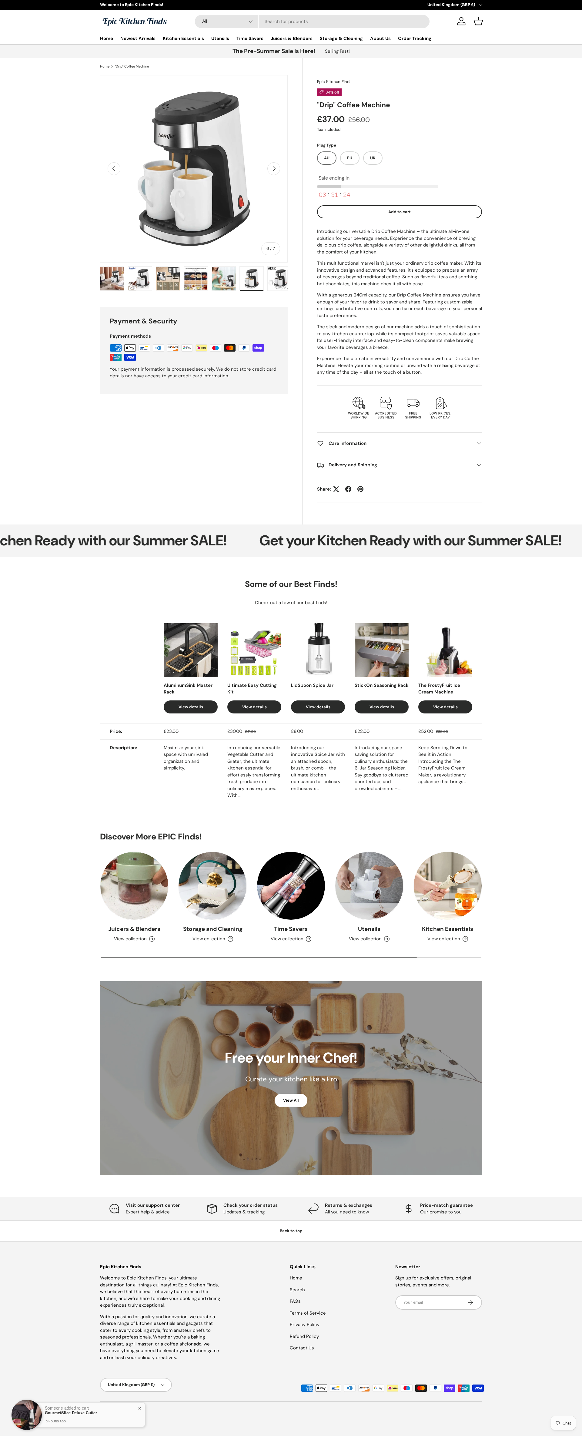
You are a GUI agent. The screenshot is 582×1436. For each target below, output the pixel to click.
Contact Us (302, 1348)
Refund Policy (304, 1336)
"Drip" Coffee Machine (132, 66)
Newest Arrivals (138, 38)
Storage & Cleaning (341, 38)
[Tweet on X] (336, 489)
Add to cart (399, 211)
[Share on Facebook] (348, 489)
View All (291, 1100)
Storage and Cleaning (212, 929)
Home (106, 38)
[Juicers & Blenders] (134, 886)
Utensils (220, 38)
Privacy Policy (304, 1325)
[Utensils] (369, 886)
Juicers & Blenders (292, 38)
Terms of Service (308, 1313)
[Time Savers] (291, 886)
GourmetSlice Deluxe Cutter (71, 1412)
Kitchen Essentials (183, 38)
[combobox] (312, 21)
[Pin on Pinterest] (360, 489)
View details (191, 707)
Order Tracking (414, 38)
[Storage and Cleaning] (212, 886)
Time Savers (249, 38)
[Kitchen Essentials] (448, 886)
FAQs (295, 1301)
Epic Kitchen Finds (334, 81)
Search (297, 1290)
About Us (380, 38)
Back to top (291, 1230)
